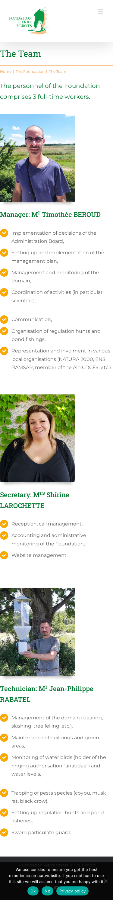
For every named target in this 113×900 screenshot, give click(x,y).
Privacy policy (72, 891)
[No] (105, 881)
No (47, 891)
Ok (33, 891)
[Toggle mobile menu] (101, 11)
